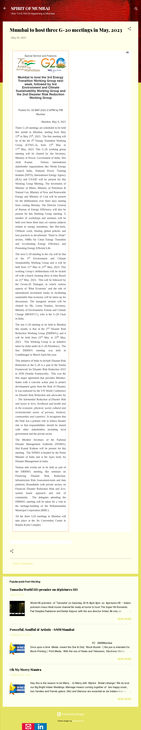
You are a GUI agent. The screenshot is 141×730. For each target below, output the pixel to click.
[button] (129, 29)
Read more (124, 619)
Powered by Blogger (72, 714)
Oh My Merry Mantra (25, 670)
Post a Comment (22, 563)
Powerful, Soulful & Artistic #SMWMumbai (42, 630)
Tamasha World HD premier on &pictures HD (44, 590)
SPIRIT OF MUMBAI (30, 8)
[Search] (136, 9)
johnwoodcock (78, 721)
